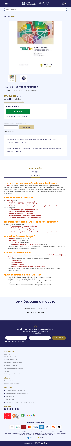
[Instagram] (7, 409)
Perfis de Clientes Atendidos (13, 368)
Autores (35, 175)
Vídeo (35, 171)
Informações (35, 168)
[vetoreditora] (35, 3)
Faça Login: (18, 111)
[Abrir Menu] (6, 4)
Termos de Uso (9, 381)
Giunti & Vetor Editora (11, 357)
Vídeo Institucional (10, 360)
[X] (18, 409)
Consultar (26, 127)
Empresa (7, 354)
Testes (13, 16)
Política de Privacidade (11, 384)
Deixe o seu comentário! (35, 312)
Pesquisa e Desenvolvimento (13, 362)
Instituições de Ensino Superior (14, 374)
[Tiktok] (10, 409)
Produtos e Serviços (10, 365)
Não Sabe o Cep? (9, 131)
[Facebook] (5, 409)
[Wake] (44, 443)
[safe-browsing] (28, 415)
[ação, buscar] (64, 9)
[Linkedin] (15, 409)
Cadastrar (58, 338)
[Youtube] (13, 409)
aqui (11, 116)
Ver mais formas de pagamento (14, 102)
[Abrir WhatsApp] (66, 441)
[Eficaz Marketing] (37, 443)
